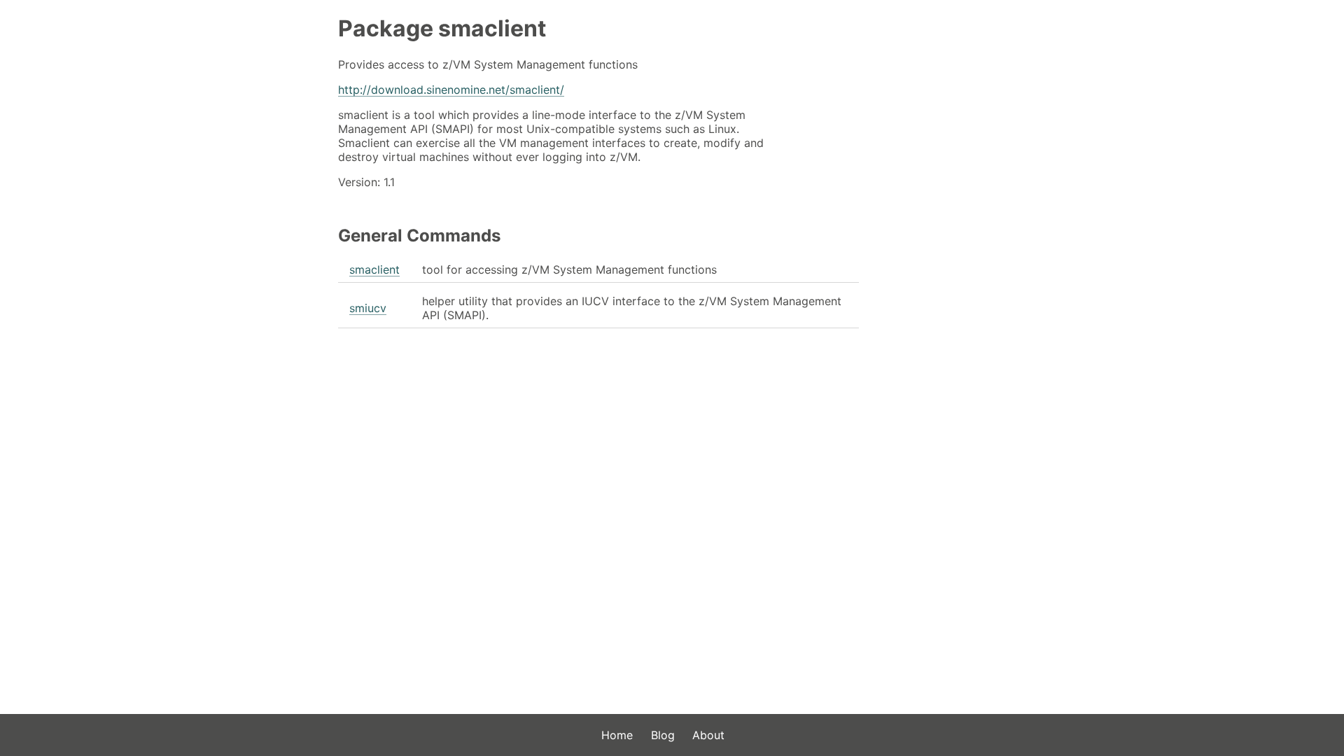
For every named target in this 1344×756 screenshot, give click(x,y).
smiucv (367, 308)
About (708, 735)
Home (617, 735)
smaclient (374, 269)
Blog (663, 735)
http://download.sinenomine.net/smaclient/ (451, 90)
